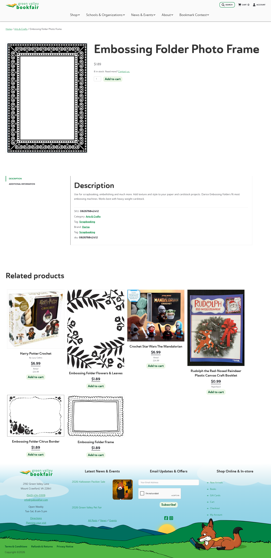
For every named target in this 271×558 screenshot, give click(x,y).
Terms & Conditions (16, 546)
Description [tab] (15, 178)
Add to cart (113, 79)
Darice (86, 227)
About (166, 15)
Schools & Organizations (104, 15)
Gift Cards (215, 495)
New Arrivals (216, 482)
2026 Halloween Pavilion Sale (88, 481)
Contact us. (124, 71)
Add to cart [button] (36, 377)
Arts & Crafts (20, 29)
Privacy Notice (65, 546)
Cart (212, 502)
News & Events (142, 15)
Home (9, 29)
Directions (36, 518)
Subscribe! (168, 505)
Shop (74, 15)
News (103, 520)
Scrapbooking (87, 221)
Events (113, 520)
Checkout (215, 508)
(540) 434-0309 (36, 495)
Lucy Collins (37, 358)
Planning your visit (36, 522)
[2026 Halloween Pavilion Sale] (123, 489)
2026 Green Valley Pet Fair (87, 507)
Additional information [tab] (22, 184)
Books (213, 489)
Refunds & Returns (42, 546)
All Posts (92, 520)
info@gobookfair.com (36, 499)
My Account (216, 514)
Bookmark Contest (193, 15)
